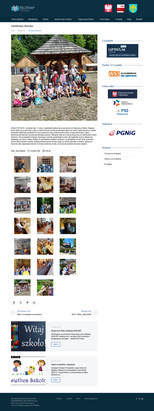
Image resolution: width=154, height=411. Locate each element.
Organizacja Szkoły (85, 19)
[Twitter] (20, 302)
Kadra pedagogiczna (91, 399)
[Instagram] (139, 399)
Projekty (119, 19)
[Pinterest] (27, 302)
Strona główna (17, 19)
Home (13, 31)
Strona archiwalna (113, 153)
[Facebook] (14, 302)
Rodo (129, 19)
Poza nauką (104, 19)
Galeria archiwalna (113, 159)
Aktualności (33, 19)
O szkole (59, 399)
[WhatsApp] (34, 302)
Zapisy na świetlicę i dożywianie (63, 364)
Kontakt (139, 19)
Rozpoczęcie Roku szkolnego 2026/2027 (66, 331)
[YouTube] (142, 399)
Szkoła (45, 19)
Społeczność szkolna (63, 19)
